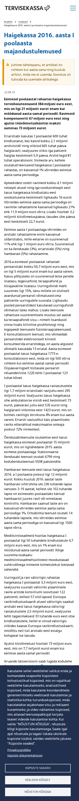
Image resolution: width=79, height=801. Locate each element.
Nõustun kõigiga (38, 792)
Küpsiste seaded (37, 768)
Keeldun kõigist (37, 780)
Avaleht (8, 21)
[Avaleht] (27, 8)
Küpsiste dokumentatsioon (25, 755)
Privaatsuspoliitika (19, 750)
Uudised (23, 21)
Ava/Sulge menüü (73, 8)
